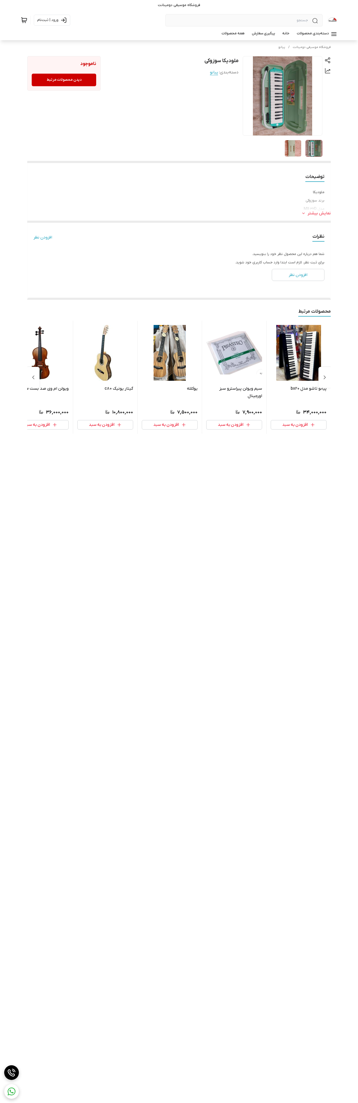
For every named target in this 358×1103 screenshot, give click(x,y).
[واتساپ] (11, 1091)
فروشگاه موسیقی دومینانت (312, 47)
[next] (33, 377)
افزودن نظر (43, 237)
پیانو (281, 47)
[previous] (324, 377)
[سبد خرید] (24, 20)
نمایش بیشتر (319, 213)
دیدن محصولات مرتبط (64, 79)
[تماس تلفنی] (11, 1072)
